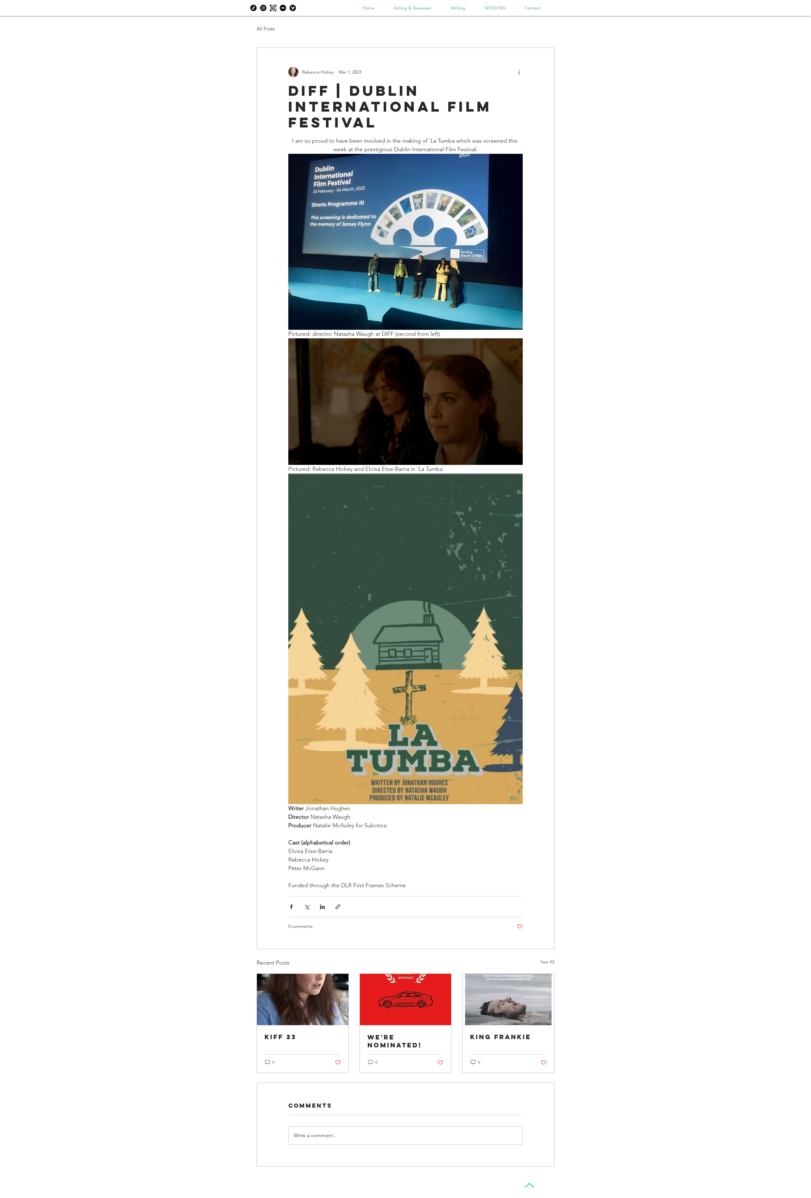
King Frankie (500, 1037)
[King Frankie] (508, 999)
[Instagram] (263, 8)
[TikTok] (253, 8)
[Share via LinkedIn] (322, 907)
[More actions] (519, 72)
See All (547, 962)
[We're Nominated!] (405, 999)
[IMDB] (283, 8)
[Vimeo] (293, 8)
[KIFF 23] (302, 999)
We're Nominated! (394, 1041)
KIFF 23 (281, 1037)
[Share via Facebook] (291, 907)
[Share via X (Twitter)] (307, 907)
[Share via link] (338, 907)
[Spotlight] (273, 8)
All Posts (266, 29)
